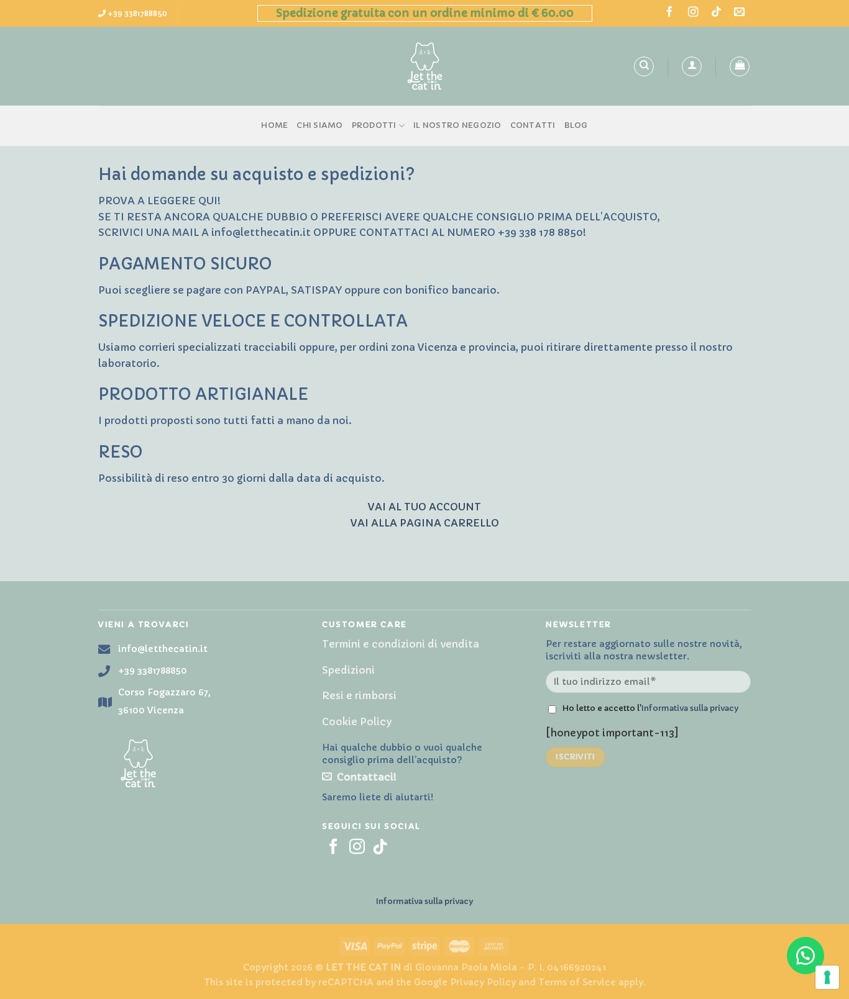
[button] (805, 955)
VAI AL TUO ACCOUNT (424, 506)
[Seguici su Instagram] (693, 13)
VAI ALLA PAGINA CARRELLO (425, 523)
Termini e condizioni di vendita (400, 644)
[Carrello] (740, 66)
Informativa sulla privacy (689, 708)
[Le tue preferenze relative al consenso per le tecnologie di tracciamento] (827, 977)
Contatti (533, 125)
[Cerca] (644, 66)
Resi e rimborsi (359, 695)
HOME (274, 125)
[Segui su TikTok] (716, 13)
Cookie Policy (357, 721)
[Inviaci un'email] (739, 13)
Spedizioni (348, 670)
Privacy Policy (483, 982)
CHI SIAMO (319, 125)
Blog (576, 125)
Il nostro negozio (457, 125)
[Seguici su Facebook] (669, 13)
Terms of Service (577, 982)
